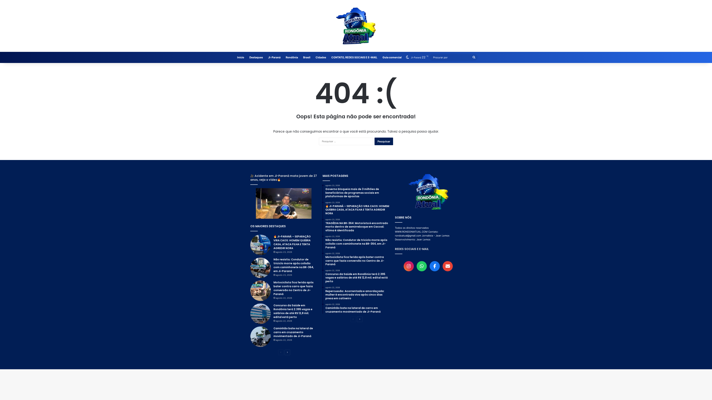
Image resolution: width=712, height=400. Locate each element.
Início (240, 57)
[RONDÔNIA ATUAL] (356, 25)
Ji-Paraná (274, 57)
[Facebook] (435, 266)
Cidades (321, 57)
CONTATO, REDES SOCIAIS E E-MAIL (354, 57)
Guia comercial (392, 57)
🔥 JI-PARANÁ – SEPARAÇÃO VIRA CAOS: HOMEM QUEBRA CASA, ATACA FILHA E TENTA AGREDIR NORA (292, 242)
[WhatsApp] (422, 266)
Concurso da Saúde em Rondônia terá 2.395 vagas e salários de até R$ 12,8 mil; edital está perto (292, 311)
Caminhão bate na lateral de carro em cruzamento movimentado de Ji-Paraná (293, 332)
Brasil (306, 57)
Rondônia (292, 57)
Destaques (256, 57)
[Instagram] (409, 266)
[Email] (448, 266)
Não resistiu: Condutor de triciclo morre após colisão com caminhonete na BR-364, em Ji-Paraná (293, 265)
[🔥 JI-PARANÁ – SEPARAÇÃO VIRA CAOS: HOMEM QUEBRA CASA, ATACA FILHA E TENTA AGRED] (260, 245)
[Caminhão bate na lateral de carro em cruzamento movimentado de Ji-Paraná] (260, 336)
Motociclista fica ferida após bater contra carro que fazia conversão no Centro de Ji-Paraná (293, 288)
